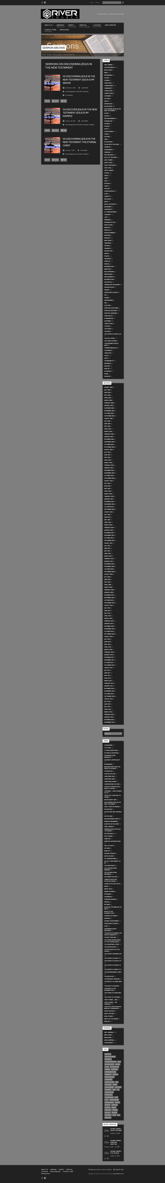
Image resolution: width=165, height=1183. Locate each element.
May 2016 (107, 706)
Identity (107, 851)
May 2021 (107, 551)
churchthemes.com (118, 1173)
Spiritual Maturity (110, 310)
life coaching (108, 1094)
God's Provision (109, 165)
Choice (107, 1066)
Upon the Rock (109, 1011)
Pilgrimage (108, 896)
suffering (107, 321)
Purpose (107, 261)
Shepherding (108, 300)
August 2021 (108, 543)
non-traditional (109, 1102)
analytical (108, 1054)
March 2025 (108, 431)
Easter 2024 (108, 809)
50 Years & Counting (111, 753)
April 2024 (107, 460)
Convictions (108, 93)
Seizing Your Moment (111, 921)
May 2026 (107, 395)
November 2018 (109, 629)
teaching (115, 1110)
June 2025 (107, 423)
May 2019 (107, 613)
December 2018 (109, 626)
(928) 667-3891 (119, 1169)
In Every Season (109, 853)
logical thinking (114, 1099)
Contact (97, 2)
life (118, 1089)
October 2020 (108, 569)
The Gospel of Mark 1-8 (112, 969)
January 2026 (108, 405)
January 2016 (108, 717)
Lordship (107, 214)
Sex (105, 295)
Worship (107, 376)
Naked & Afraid (109, 891)
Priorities (107, 258)
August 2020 (108, 574)
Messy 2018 (108, 889)
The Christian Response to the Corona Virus (112, 940)
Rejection (107, 269)
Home (92, 2)
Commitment (108, 85)
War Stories (108, 1016)
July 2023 (107, 483)
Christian (107, 1069)
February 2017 (109, 683)
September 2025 (109, 416)
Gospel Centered (109, 1087)
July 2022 (107, 514)
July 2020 (107, 577)
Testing (107, 326)
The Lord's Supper (110, 341)
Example (91, 124)
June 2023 (107, 486)
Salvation (107, 282)
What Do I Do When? (111, 1019)
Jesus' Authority (110, 204)
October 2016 (108, 693)
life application (109, 1092)
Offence (107, 245)
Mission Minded (109, 233)
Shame (106, 297)
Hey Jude (107, 848)
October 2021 (108, 538)
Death (106, 101)
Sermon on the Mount (112, 284)
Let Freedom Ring (110, 212)
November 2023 (109, 473)
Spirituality (108, 316)
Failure (106, 126)
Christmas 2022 (109, 779)
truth (114, 1115)
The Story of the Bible (112, 997)
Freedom (107, 152)
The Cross (107, 329)
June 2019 (107, 610)
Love (106, 217)
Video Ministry (55, 1171)
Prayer (106, 256)
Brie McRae (107, 1037)
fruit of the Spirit (109, 1077)
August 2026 (108, 387)
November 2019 (109, 597)
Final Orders (108, 826)
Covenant (107, 96)
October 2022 (108, 506)
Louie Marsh (84, 88)
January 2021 (108, 561)
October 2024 (108, 444)
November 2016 (109, 691)
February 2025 (109, 434)
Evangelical (108, 1074)
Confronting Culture (111, 784)
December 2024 (109, 439)
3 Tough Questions (111, 750)
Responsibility (109, 277)
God (117, 1082)
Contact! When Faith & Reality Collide (112, 787)
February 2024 (109, 465)
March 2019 (108, 618)
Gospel (106, 173)
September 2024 (109, 447)
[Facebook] (45, 2)
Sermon (114, 1107)
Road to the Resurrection (109, 912)
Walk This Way (109, 1013)
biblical (118, 1064)
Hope (106, 193)
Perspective (108, 251)
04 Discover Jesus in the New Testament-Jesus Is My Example (80, 113)
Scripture (107, 1107)
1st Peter (107, 748)
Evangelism (108, 121)
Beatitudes (108, 70)
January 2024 (108, 468)
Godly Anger (108, 170)
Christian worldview (110, 1072)
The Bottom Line (110, 937)
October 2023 (108, 475)
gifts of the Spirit (110, 157)
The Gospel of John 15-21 (112, 334)
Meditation (108, 225)
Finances (107, 147)
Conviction (108, 91)
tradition (114, 1112)
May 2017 (107, 675)
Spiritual (69, 1169)
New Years (107, 240)
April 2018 (107, 647)
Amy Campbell (109, 1032)
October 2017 (108, 662)
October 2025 (108, 413)
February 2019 (109, 621)
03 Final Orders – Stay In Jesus (116, 1152)
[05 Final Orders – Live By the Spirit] (106, 1132)
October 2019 (108, 600)
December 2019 (109, 595)
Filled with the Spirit (111, 144)
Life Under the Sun (110, 877)
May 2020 (107, 582)
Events (61, 1169)
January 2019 (108, 623)
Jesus (106, 201)
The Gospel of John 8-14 (112, 965)
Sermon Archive (53, 47)
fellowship (108, 142)
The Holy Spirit (109, 338)
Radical (106, 264)
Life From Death (109, 865)
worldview (108, 1117)
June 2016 (107, 704)
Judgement (108, 206)
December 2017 (109, 657)
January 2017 (108, 686)
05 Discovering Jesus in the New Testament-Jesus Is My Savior (79, 79)
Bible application (109, 1064)
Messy (106, 886)
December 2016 (109, 688)
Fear (105, 139)
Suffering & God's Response (110, 929)
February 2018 (109, 652)
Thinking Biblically (110, 348)
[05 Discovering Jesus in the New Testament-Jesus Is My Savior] (52, 89)
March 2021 (108, 556)
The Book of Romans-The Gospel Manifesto (113, 934)
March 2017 (108, 680)
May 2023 (107, 488)
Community (108, 88)
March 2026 (108, 400)
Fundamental (108, 1079)
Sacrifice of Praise (110, 916)
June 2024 (107, 455)
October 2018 (108, 631)
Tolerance (108, 350)
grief (106, 178)
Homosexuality (109, 191)
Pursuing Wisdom (110, 899)
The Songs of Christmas (112, 993)
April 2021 (107, 553)
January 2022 (108, 530)
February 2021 (109, 558)
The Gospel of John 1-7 (112, 958)
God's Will (107, 168)
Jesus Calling (108, 856)
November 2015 (109, 722)
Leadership (108, 209)
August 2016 (108, 699)
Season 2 (107, 918)
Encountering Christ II (112, 819)
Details (47, 101)
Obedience (107, 243)
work (106, 374)
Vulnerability (109, 361)
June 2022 (107, 517)
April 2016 (107, 709)
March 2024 (108, 462)
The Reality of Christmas (113, 981)
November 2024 (109, 442)
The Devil (107, 331)
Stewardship (108, 318)
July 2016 (107, 701)
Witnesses (107, 371)
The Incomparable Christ (113, 972)
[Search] (123, 2)
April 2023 (107, 491)
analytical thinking (110, 1056)
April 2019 (107, 616)
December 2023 (109, 470)
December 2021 (109, 532)
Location (44, 1171)
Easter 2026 (108, 816)
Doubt (106, 113)
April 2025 (107, 429)
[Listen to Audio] (105, 1136)
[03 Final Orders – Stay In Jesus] (106, 1154)
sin (105, 303)
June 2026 (107, 392)
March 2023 (108, 494)
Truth (106, 355)
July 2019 (107, 608)
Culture (107, 98)
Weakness (107, 363)
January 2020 (108, 592)
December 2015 (109, 719)
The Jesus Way (109, 976)
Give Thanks (108, 160)
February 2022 (109, 527)
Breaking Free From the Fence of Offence (112, 767)
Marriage (107, 219)
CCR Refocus (108, 771)
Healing (107, 183)
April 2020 (107, 584)
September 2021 (109, 540)
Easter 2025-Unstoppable (113, 812)
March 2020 (108, 587)
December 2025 (109, 408)
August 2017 (108, 667)
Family (106, 134)
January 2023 (108, 499)
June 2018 (107, 641)
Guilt (106, 181)
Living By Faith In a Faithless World (110, 880)
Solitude (107, 305)
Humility (107, 196)
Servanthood (109, 287)
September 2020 (109, 571)
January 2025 (108, 436)
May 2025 (107, 426)
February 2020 (109, 590)
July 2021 (107, 545)
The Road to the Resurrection (110, 989)
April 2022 (107, 522)
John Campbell (109, 1040)
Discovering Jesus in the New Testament (64, 55)
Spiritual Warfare (110, 313)
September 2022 (109, 509)
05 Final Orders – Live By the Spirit (116, 1129)
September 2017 (109, 665)
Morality (107, 238)
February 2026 (109, 403)
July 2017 (107, 670)
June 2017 (107, 673)
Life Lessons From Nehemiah (110, 873)
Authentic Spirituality (112, 760)
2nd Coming (108, 65)
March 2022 (108, 525)
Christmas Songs (110, 781)
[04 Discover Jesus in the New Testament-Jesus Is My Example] (52, 123)
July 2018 (107, 639)
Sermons (49, 55)
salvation (107, 1105)
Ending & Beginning (110, 821)
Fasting (107, 136)
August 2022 (108, 512)
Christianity (115, 1069)
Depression (108, 104)
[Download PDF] (108, 1136)
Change (106, 80)
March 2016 (108, 712)
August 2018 (108, 636)
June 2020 (107, 579)
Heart (106, 186)
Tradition (107, 353)
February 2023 (109, 496)
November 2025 (109, 410)
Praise (106, 253)
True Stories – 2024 (110, 999)
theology (107, 1112)
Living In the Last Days (112, 883)
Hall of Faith (109, 845)
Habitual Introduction (112, 841)
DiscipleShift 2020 (110, 799)
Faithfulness (108, 131)
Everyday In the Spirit (111, 824)
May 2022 (107, 519)
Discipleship (108, 106)
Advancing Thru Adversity (109, 756)
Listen (56, 101)
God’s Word (108, 1084)
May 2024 (107, 457)
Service (106, 290)
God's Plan (108, 162)
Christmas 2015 (109, 776)
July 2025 (107, 421)
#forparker (108, 745)
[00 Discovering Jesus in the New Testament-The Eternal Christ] (52, 152)
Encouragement (109, 118)
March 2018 (108, 649)
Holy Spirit (118, 1087)
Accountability (109, 67)
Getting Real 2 (109, 155)
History (107, 188)
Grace (106, 175)
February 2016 (109, 714)
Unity (106, 358)
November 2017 (109, 660)
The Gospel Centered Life (112, 954)
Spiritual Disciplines (111, 308)
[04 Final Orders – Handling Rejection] (106, 1144)
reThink (107, 904)
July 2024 (107, 452)
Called (106, 78)
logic (106, 1099)
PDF (64, 101)
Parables (107, 248)
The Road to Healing (111, 986)
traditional (108, 1115)
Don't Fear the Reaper (111, 806)
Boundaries (108, 75)
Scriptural (114, 1105)
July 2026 (107, 390)
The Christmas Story (111, 944)
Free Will (115, 1074)
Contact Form (68, 1171)
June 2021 (107, 548)
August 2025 (108, 418)
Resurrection (109, 279)
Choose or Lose (109, 774)
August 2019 (108, 605)
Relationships (109, 271)
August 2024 (108, 449)
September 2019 (109, 603)
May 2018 (107, 644)
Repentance (108, 274)
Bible (106, 72)
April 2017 (107, 678)
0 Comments (69, 95)
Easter (106, 116)
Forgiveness (108, 149)
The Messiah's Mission (111, 979)
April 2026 (107, 397)
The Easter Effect (110, 947)
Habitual (107, 838)
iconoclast (108, 1089)
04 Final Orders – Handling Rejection (116, 1142)
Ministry (107, 227)
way (119, 1115)
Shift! (106, 926)
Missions (107, 235)
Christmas (108, 83)
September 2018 (109, 634)
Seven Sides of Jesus (111, 292)
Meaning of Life (109, 222)
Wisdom (107, 366)
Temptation (108, 323)
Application (45, 1173)
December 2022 (109, 501)
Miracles (107, 230)
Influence (107, 199)
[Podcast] (42, 2)
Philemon (107, 894)
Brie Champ (108, 1035)
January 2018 (108, 654)
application (108, 1059)
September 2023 (109, 478)
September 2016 (109, 696)
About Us (44, 1169)
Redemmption (109, 266)
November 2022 (109, 504)
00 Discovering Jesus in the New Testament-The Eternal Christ (79, 142)
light (116, 1097)
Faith (106, 129)
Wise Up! (107, 368)
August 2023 (108, 481)
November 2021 (109, 535)
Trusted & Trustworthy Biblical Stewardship (112, 1007)
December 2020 (109, 564)
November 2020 (109, 566)
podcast (117, 1102)
